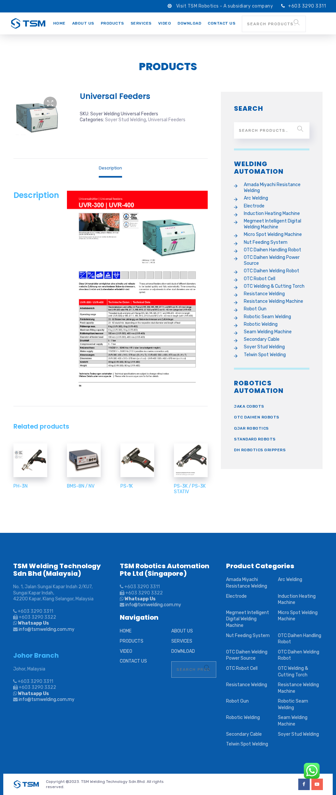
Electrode (254, 206)
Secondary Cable (262, 339)
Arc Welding (256, 198)
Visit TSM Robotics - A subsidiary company (225, 6)
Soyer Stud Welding (125, 120)
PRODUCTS (112, 23)
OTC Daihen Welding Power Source (272, 260)
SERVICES (141, 23)
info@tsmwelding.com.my (46, 629)
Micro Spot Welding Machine (273, 234)
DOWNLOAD (189, 23)
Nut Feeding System (265, 242)
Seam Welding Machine (268, 332)
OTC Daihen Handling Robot (272, 250)
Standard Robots (255, 439)
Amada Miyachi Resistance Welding (272, 187)
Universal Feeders (166, 120)
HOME (59, 23)
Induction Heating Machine (272, 213)
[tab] (110, 168)
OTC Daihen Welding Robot (271, 271)
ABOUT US (83, 23)
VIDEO (164, 23)
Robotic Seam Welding (267, 317)
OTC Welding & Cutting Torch (274, 286)
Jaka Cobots (249, 406)
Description (110, 167)
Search (296, 22)
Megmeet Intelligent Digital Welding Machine (272, 224)
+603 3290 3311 (307, 6)
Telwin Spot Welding (265, 355)
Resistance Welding (264, 294)
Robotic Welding (261, 324)
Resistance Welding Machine (273, 301)
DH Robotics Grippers (259, 450)
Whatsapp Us (33, 623)
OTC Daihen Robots (256, 417)
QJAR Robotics (251, 428)
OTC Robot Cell (259, 278)
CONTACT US (221, 23)
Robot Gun (255, 309)
